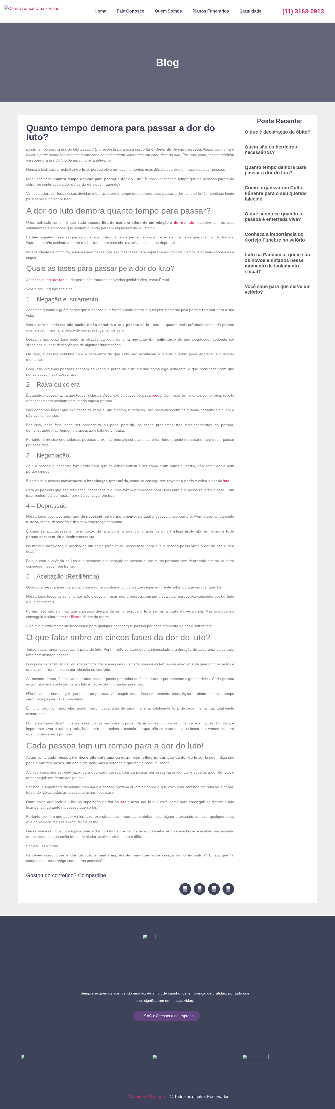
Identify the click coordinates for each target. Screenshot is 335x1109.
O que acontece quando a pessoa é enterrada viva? (273, 216)
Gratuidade (250, 11)
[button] (185, 889)
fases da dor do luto (48, 280)
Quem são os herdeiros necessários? (271, 149)
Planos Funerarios (210, 11)
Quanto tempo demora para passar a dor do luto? (275, 170)
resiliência (73, 617)
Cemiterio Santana (147, 1096)
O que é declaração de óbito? (277, 132)
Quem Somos (168, 11)
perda (156, 395)
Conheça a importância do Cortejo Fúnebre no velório (275, 237)
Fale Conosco (130, 11)
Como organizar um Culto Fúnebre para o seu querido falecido (276, 193)
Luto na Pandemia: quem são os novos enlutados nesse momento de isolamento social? (277, 263)
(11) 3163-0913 (303, 11)
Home (100, 11)
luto (226, 481)
